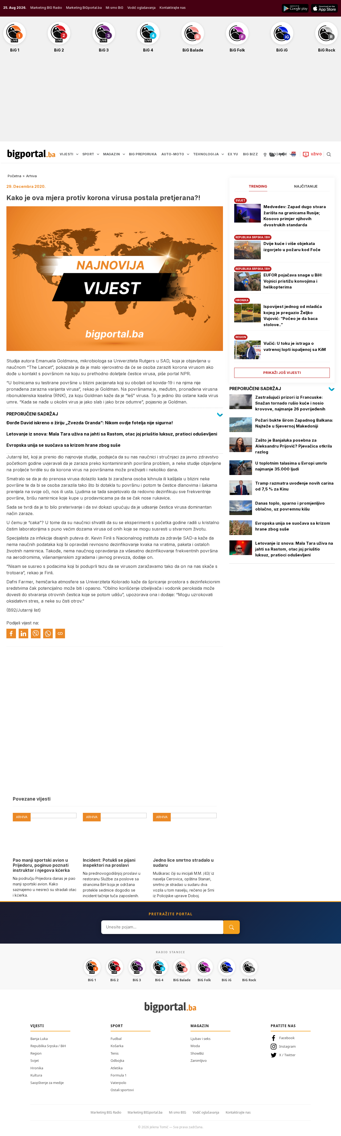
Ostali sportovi (122, 1089)
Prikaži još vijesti (282, 372)
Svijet (34, 1060)
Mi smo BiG (114, 8)
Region (36, 1053)
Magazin (199, 1025)
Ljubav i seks (200, 1038)
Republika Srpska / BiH (48, 1045)
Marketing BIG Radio (46, 8)
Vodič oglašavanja (141, 8)
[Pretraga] (329, 154)
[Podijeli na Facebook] (11, 633)
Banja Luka (39, 1038)
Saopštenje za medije (47, 1082)
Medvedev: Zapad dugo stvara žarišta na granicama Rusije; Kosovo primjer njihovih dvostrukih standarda (294, 215)
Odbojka (117, 1060)
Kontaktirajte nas (173, 8)
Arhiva (31, 176)
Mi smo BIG (177, 1112)
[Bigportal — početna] (31, 154)
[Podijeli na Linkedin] (23, 633)
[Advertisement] (170, 99)
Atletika (117, 1068)
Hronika (36, 1068)
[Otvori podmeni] (77, 154)
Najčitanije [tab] (306, 186)
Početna (14, 176)
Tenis (115, 1053)
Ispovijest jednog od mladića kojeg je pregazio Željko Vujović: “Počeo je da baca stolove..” (292, 315)
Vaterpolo (118, 1082)
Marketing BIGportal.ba (145, 1112)
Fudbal (116, 1038)
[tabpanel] (282, 286)
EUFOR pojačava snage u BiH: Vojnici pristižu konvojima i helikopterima (292, 281)
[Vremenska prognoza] (272, 154)
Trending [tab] (258, 186)
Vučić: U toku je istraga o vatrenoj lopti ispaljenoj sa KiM (294, 346)
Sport (117, 1025)
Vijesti (37, 1025)
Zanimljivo (198, 1060)
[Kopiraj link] (60, 633)
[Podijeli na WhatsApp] (48, 633)
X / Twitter (287, 1054)
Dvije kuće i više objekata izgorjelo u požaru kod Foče (291, 246)
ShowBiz (197, 1053)
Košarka (117, 1045)
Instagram (287, 1046)
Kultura (36, 1075)
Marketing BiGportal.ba (84, 8)
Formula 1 (119, 1075)
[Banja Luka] (293, 154)
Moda (195, 1045)
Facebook (287, 1037)
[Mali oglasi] (282, 154)
